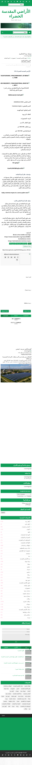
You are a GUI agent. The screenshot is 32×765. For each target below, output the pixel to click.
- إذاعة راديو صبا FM (26, 503)
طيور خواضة (27, 585)
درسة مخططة (27, 303)
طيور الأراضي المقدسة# (21, 243)
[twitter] (26, 1)
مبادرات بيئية (27, 591)
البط (29, 532)
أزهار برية (27, 521)
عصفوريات (13, 58)
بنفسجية (28, 553)
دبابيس (28, 572)
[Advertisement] (21, 395)
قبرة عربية (28, 277)
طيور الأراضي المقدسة (22, 58)
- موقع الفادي (28, 504)
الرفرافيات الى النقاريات (24, 540)
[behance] (8, 1)
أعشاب (28, 529)
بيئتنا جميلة (27, 561)
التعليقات (6, 647)
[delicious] (2, 1)
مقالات (28, 599)
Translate (29, 496)
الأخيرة (16, 647)
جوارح (28, 567)
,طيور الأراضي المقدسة (11, 65)
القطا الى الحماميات (25, 542)
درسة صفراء (28, 290)
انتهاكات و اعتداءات (25, 545)
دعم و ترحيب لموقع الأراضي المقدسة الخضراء (14, 663)
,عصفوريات (28, 66)
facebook (26, 315)
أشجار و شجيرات (26, 527)
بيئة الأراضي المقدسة (25, 559)
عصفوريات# (12, 243)
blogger (6, 315)
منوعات (28, 604)
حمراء (28, 569)
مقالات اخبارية (26, 601)
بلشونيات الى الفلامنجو (24, 551)
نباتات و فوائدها (26, 612)
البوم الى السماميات (25, 535)
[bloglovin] (17, 1)
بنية (29, 556)
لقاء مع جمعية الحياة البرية (18, 675)
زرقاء (28, 575)
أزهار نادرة (27, 524)
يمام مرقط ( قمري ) (19, 669)
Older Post (27, 311)
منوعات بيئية (27, 607)
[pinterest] (20, 1)
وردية (28, 617)
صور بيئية (28, 580)
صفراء (28, 577)
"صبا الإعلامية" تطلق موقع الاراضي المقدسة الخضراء (12, 656)
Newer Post (5, 311)
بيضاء (28, 564)
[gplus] (23, 1)
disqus (16, 315)
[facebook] (29, 1)
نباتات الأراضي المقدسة (24, 609)
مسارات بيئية (27, 596)
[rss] (11, 1)
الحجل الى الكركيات (25, 537)
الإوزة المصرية (21, 650)
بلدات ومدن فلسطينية (25, 548)
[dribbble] (14, 1)
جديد (26, 647)
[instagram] (5, 1)
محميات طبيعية (26, 593)
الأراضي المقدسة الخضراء (16, 14)
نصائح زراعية (27, 615)
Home (29, 58)
